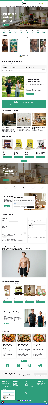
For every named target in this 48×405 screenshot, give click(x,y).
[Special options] (46, 403)
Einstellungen (23, 207)
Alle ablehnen (17, 207)
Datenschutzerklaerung (31, 201)
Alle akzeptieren (31, 207)
